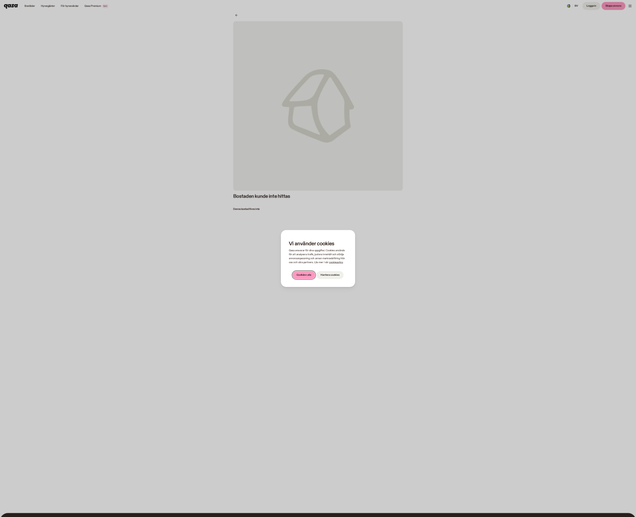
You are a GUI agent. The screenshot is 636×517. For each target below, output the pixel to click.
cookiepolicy (336, 262)
